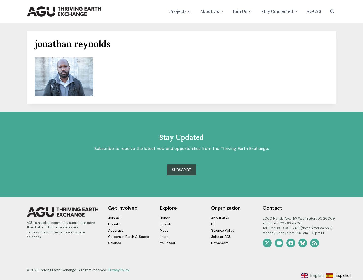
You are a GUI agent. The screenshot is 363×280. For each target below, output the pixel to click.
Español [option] (343, 275)
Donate (114, 224)
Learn (164, 236)
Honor (165, 218)
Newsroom (220, 243)
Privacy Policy (118, 270)
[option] (338, 275)
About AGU (220, 218)
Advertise (115, 230)
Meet (164, 230)
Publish (165, 224)
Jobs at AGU (221, 236)
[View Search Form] (332, 11)
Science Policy (223, 230)
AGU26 (314, 11)
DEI (213, 224)
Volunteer (167, 243)
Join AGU (115, 218)
